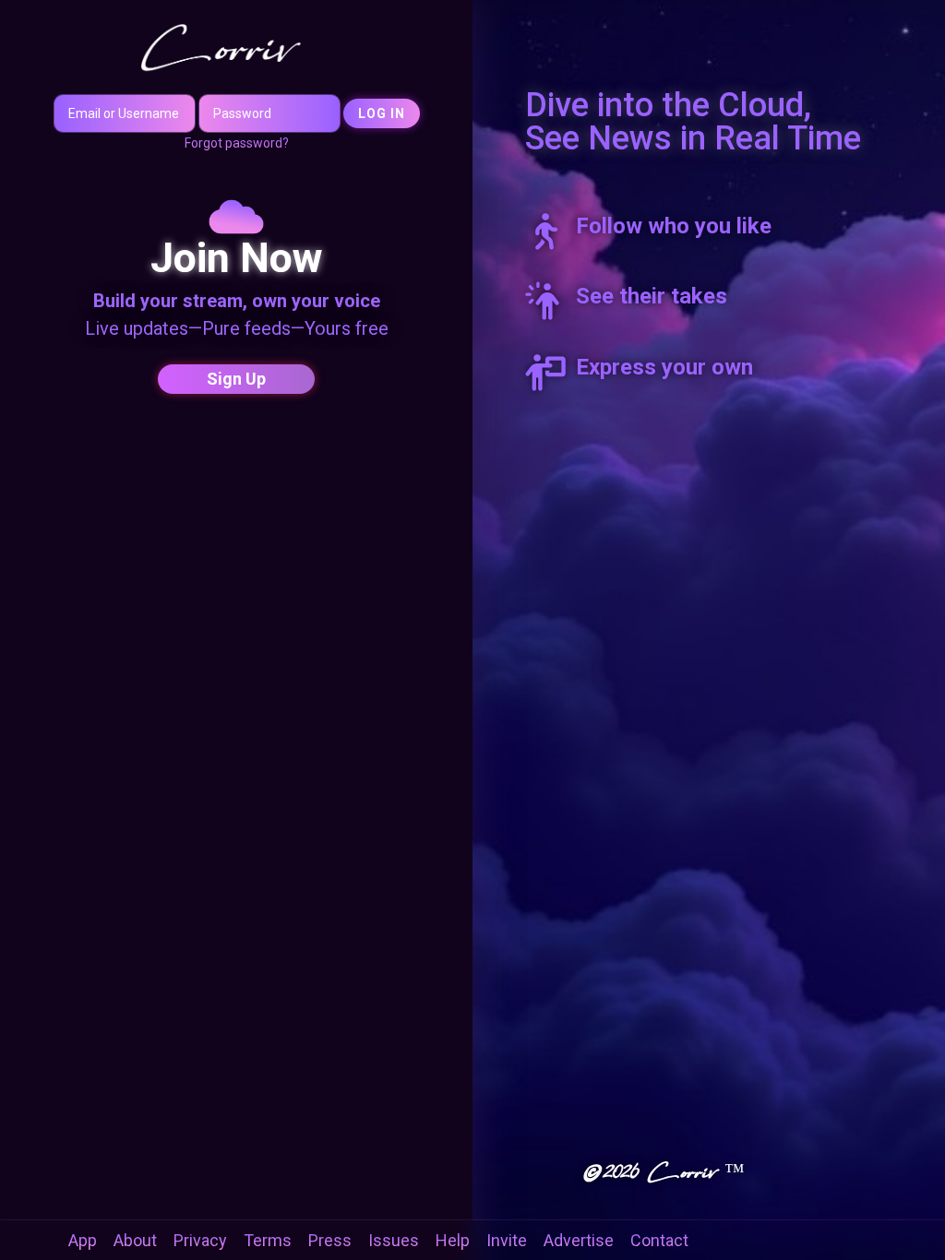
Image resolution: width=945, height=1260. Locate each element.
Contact (659, 1240)
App (82, 1240)
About (135, 1240)
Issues (393, 1240)
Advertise (579, 1240)
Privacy (200, 1240)
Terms (268, 1240)
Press (330, 1240)
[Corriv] (237, 46)
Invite (506, 1240)
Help (453, 1240)
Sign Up (236, 378)
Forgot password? (237, 143)
